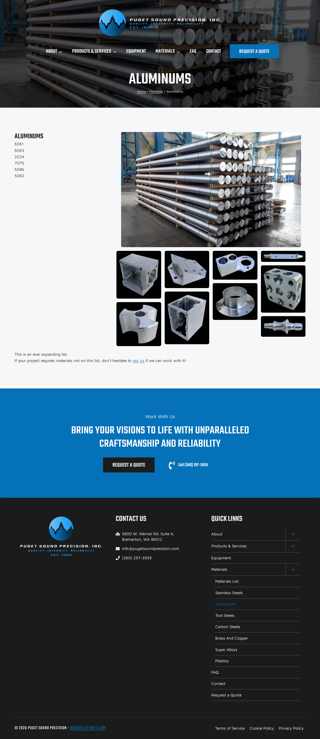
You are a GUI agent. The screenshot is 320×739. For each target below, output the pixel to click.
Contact (213, 51)
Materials (156, 91)
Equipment (136, 51)
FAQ (193, 51)
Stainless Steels (229, 592)
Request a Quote (254, 51)
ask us (138, 360)
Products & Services (229, 546)
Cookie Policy (262, 728)
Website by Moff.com (88, 728)
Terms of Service (230, 728)
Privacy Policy (291, 728)
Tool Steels (224, 615)
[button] (210, 189)
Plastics (222, 661)
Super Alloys (226, 649)
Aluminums (225, 604)
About (216, 534)
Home (141, 91)
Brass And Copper (231, 638)
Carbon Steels (227, 626)
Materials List (227, 581)
